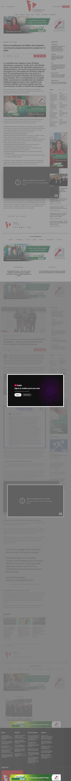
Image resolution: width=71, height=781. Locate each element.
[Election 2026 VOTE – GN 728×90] (35, 780)
